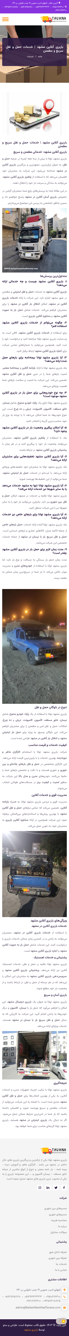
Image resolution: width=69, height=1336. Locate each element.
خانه (40, 56)
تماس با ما (61, 1270)
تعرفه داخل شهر (58, 1252)
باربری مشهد (31, 1330)
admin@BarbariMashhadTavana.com (38, 1308)
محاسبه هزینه (59, 1220)
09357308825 (10, 7)
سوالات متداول (58, 1232)
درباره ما (62, 1226)
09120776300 (61, 10)
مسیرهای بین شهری (55, 1208)
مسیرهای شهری (58, 1214)
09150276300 (57, 7)
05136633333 (42, 7)
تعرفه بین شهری (58, 1258)
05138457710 (26, 7)
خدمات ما (61, 1264)
